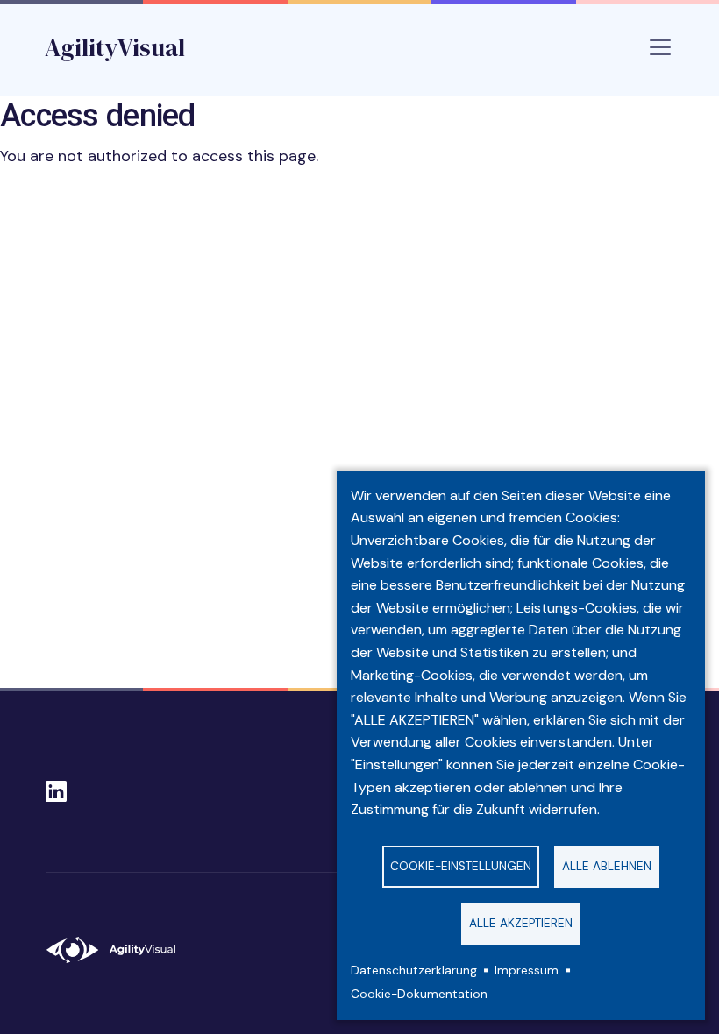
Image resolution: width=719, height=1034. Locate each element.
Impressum (527, 970)
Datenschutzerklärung (414, 970)
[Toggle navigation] (660, 47)
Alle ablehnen (606, 866)
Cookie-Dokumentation (419, 994)
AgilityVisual (115, 47)
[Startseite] (118, 950)
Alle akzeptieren (521, 923)
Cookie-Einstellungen (460, 866)
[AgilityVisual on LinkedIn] (56, 786)
